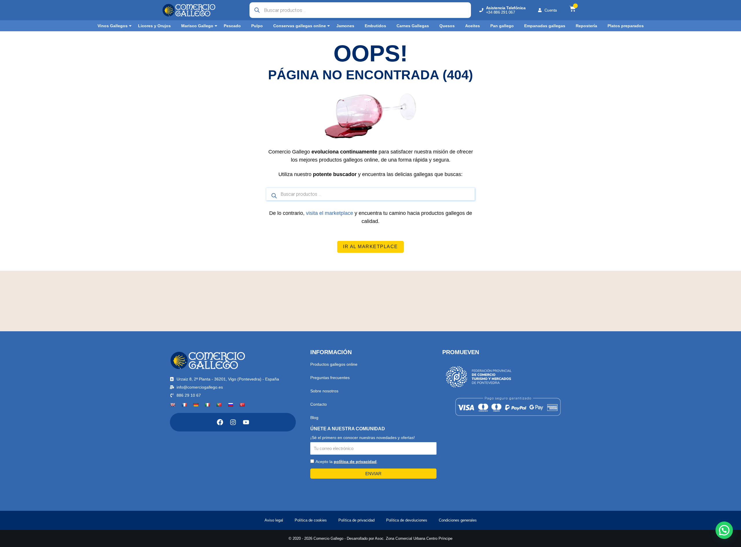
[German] (195, 405)
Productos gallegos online (333, 364)
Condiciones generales (458, 520)
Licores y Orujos (154, 25)
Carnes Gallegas (413, 25)
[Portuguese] (218, 405)
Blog (314, 417)
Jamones (345, 25)
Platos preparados (626, 25)
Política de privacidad (356, 520)
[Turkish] (242, 405)
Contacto (318, 404)
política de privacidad (355, 461)
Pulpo (257, 25)
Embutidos (375, 25)
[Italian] (207, 405)
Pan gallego (502, 25)
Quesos (447, 25)
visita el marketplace (329, 213)
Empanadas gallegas (544, 25)
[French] (184, 405)
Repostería (586, 25)
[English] (172, 405)
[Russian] (230, 405)
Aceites (472, 25)
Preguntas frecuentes (330, 377)
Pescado (232, 25)
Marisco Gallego (197, 25)
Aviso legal (274, 520)
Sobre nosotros (324, 391)
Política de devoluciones (406, 520)
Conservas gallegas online (299, 25)
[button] (724, 530)
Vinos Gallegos (113, 25)
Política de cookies (311, 520)
